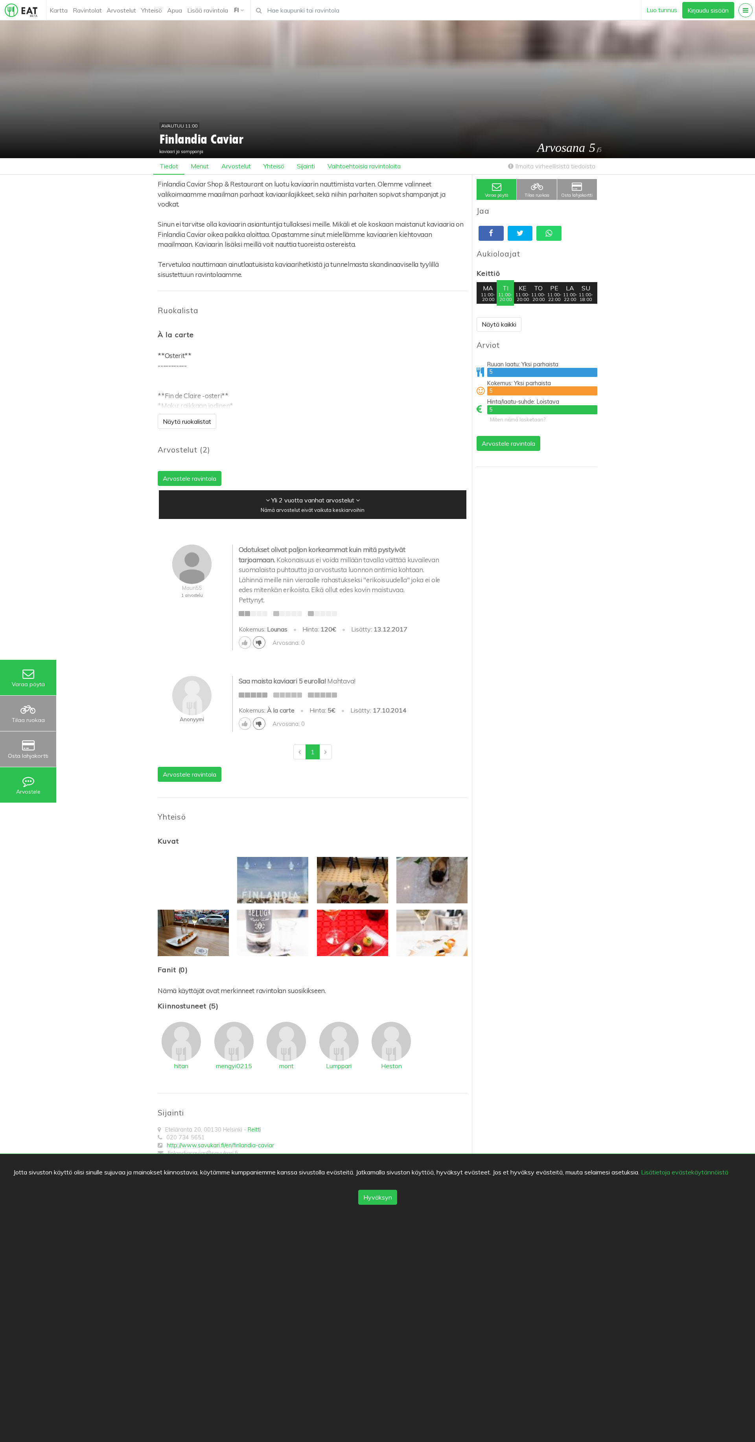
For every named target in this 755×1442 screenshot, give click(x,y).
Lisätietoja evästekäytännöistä (684, 1172)
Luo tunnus (661, 10)
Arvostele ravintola (508, 443)
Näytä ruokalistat (187, 421)
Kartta (59, 10)
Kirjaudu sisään (708, 10)
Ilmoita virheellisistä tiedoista (554, 166)
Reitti (254, 1129)
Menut (200, 166)
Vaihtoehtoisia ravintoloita (364, 166)
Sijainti (306, 166)
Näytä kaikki (499, 324)
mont (286, 1066)
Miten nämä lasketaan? (517, 419)
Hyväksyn (377, 1197)
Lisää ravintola (207, 10)
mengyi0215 (234, 1066)
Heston (391, 1066)
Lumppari (339, 1066)
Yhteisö (151, 10)
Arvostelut (121, 10)
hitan (181, 1066)
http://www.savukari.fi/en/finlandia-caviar (220, 1145)
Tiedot (169, 166)
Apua (174, 10)
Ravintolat (87, 10)
